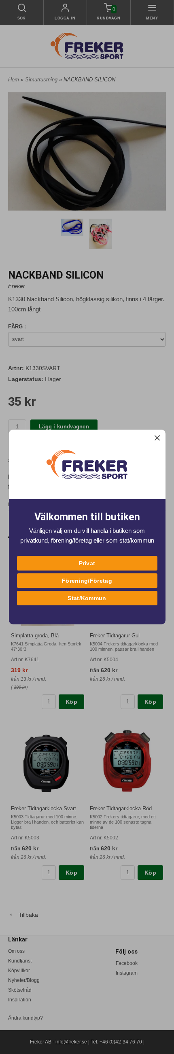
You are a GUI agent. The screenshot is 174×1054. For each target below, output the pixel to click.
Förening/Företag (87, 580)
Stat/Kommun (87, 598)
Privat (87, 563)
